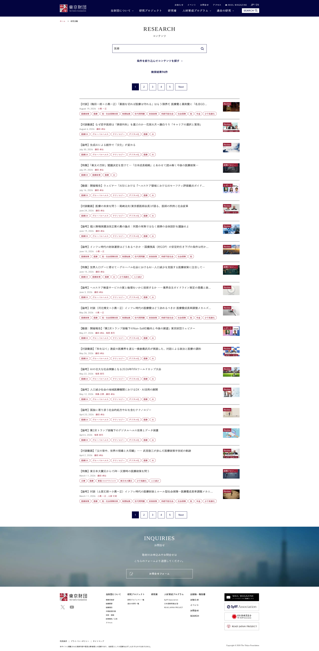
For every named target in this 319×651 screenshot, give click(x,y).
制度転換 (126, 114)
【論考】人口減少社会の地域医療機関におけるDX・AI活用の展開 (159, 394)
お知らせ (179, 5)
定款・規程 (110, 615)
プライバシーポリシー (80, 641)
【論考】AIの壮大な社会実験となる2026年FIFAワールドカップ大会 (159, 374)
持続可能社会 (167, 114)
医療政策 (85, 114)
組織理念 (109, 607)
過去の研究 (224, 10)
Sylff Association (171, 600)
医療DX (84, 134)
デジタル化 (134, 134)
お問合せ (204, 5)
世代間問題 (140, 114)
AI (153, 134)
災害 (83, 481)
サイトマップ (98, 641)
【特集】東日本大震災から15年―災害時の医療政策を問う (159, 476)
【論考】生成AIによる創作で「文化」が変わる (159, 150)
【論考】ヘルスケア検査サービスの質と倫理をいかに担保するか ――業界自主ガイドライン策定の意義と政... (159, 292)
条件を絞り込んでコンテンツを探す (158, 61)
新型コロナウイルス (107, 481)
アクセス (217, 5)
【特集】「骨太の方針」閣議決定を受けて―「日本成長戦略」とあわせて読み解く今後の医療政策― (159, 170)
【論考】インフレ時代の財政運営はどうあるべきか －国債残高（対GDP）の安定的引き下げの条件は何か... (159, 252)
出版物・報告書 (198, 594)
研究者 (172, 10)
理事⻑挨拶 (110, 600)
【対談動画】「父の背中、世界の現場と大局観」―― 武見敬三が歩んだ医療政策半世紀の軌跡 (159, 455)
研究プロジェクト (150, 10)
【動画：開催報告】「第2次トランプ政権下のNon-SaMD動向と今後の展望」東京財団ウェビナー (159, 333)
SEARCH (249, 10)
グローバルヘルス (100, 134)
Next (181, 87)
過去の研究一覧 (133, 603)
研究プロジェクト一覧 (135, 600)
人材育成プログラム (195, 10)
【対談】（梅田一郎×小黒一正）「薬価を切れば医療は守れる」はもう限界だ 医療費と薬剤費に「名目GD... (159, 109)
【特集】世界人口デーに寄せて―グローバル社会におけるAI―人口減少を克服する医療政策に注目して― (159, 272)
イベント (191, 5)
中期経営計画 (111, 611)
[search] (202, 48)
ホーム (62, 21)
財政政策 (153, 114)
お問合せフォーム (159, 574)
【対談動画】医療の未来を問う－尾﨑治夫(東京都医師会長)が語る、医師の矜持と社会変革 (159, 211)
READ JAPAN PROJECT (173, 607)
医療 (96, 114)
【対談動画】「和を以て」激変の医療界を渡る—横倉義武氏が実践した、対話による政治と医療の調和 (159, 353)
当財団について (121, 10)
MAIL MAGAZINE (237, 5)
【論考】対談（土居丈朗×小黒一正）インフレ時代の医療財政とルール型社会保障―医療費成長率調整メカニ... (159, 494)
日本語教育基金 (170, 603)
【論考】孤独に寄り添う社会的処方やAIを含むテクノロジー (159, 415)
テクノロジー (119, 134)
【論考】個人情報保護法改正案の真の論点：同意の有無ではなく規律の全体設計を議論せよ (159, 231)
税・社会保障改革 (110, 114)
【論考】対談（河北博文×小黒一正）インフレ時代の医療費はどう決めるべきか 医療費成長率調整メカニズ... (159, 313)
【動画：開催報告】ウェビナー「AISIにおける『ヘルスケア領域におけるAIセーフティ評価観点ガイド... (159, 190)
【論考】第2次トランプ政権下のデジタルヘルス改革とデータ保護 (159, 435)
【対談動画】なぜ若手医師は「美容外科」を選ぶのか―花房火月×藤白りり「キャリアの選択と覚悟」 (159, 129)
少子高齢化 (210, 114)
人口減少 (138, 277)
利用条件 (63, 641)
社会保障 (182, 114)
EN (257, 5)
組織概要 (109, 603)
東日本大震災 (126, 481)
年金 (198, 114)
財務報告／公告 (112, 619)
